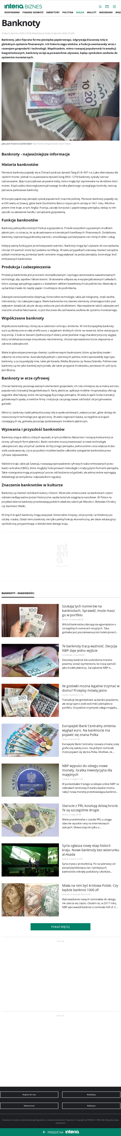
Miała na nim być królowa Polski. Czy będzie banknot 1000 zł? (90, 887)
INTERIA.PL (91, 1120)
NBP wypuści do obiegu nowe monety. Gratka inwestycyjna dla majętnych (87, 770)
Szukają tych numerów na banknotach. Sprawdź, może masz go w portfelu (88, 610)
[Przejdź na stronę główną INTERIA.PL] (14, 6)
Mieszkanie (106, 12)
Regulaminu (41, 1120)
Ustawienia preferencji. (55, 1120)
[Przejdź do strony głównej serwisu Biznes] (33, 7)
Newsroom (29, 1105)
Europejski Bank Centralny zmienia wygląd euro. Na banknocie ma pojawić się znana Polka (89, 730)
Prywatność (70, 1120)
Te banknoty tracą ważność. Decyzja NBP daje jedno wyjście (89, 648)
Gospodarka (12, 12)
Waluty (91, 12)
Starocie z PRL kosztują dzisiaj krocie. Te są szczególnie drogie (90, 807)
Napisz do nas (29, 1094)
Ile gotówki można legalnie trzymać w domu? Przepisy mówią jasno (90, 688)
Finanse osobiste (33, 12)
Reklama (91, 1105)
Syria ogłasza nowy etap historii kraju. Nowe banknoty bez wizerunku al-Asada (90, 850)
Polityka (67, 12)
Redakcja (91, 1094)
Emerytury (53, 12)
